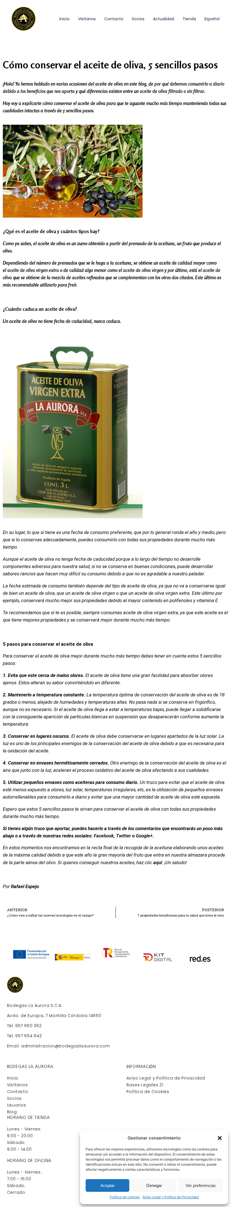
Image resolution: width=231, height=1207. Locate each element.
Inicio (64, 19)
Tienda (189, 19)
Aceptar (107, 1185)
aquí (157, 862)
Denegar (154, 1185)
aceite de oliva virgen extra (33, 270)
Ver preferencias (201, 1185)
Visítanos (87, 19)
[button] (220, 1138)
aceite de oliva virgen (143, 270)
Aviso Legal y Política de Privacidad (171, 1197)
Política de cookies (125, 1197)
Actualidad (163, 19)
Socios (138, 19)
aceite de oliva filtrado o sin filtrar (172, 91)
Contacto (113, 19)
